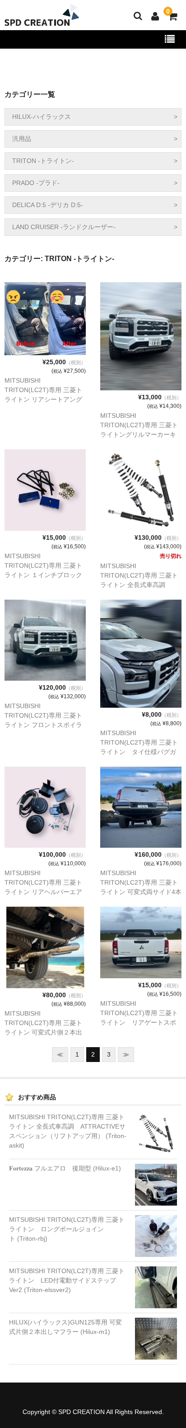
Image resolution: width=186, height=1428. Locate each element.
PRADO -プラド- (36, 182)
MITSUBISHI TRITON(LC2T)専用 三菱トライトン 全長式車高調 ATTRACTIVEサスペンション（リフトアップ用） (139, 584)
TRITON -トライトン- (43, 160)
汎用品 (21, 138)
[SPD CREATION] (40, 20)
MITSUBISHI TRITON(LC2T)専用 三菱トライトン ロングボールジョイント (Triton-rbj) (67, 1229)
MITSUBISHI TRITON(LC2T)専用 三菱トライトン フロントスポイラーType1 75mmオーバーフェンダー (44, 724)
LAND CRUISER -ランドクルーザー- (64, 226)
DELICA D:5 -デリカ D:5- (47, 204)
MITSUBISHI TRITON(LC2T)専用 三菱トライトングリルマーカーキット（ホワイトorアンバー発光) (139, 434)
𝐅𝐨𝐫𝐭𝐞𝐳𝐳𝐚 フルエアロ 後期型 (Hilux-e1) (65, 1168)
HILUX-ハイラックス (41, 116)
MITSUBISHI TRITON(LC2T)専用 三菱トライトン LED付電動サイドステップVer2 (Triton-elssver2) (67, 1280)
